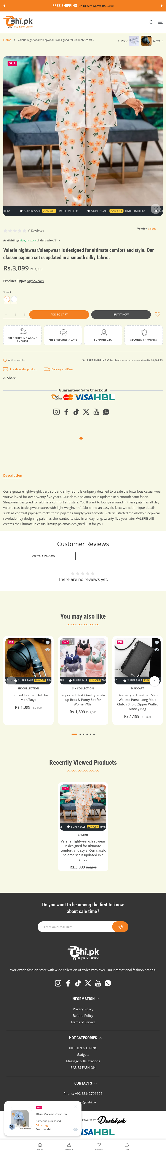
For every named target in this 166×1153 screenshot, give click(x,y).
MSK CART (137, 688)
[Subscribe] (120, 926)
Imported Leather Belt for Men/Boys (28, 697)
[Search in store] (151, 22)
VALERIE (83, 834)
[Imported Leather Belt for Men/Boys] (28, 661)
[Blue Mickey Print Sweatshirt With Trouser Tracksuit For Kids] (20, 1118)
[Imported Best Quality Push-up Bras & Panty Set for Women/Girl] (83, 661)
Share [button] (11, 378)
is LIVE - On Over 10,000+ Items (94, 6)
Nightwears (35, 281)
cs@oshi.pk (88, 1102)
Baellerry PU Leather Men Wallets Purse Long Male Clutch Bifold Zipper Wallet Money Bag (137, 702)
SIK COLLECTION (28, 688)
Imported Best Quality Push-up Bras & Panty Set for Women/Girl (83, 699)
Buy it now (121, 314)
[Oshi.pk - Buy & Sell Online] (18, 22)
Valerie (152, 228)
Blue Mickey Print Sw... (53, 1114)
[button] (4, 6)
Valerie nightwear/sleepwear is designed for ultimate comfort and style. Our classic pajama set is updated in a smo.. (83, 850)
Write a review (43, 556)
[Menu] (160, 22)
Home (7, 40)
